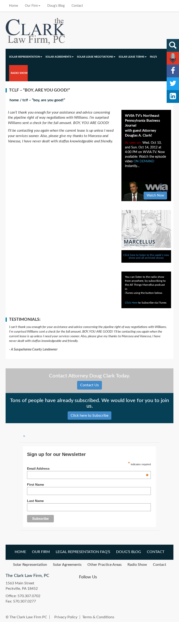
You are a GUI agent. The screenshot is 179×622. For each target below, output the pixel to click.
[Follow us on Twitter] (173, 83)
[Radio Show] (173, 58)
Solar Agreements (58, 57)
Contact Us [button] (89, 385)
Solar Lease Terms (131, 57)
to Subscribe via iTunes (145, 302)
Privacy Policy (65, 617)
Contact (77, 5)
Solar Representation (24, 57)
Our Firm (31, 5)
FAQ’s (153, 57)
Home (13, 5)
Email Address (87, 468)
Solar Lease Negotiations (95, 57)
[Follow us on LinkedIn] (173, 96)
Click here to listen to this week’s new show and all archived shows (146, 256)
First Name (35, 484)
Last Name (35, 501)
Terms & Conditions (98, 617)
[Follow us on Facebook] (173, 71)
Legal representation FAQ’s (83, 552)
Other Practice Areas (104, 564)
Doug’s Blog (56, 5)
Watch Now (155, 195)
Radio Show (19, 73)
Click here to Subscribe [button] (89, 415)
